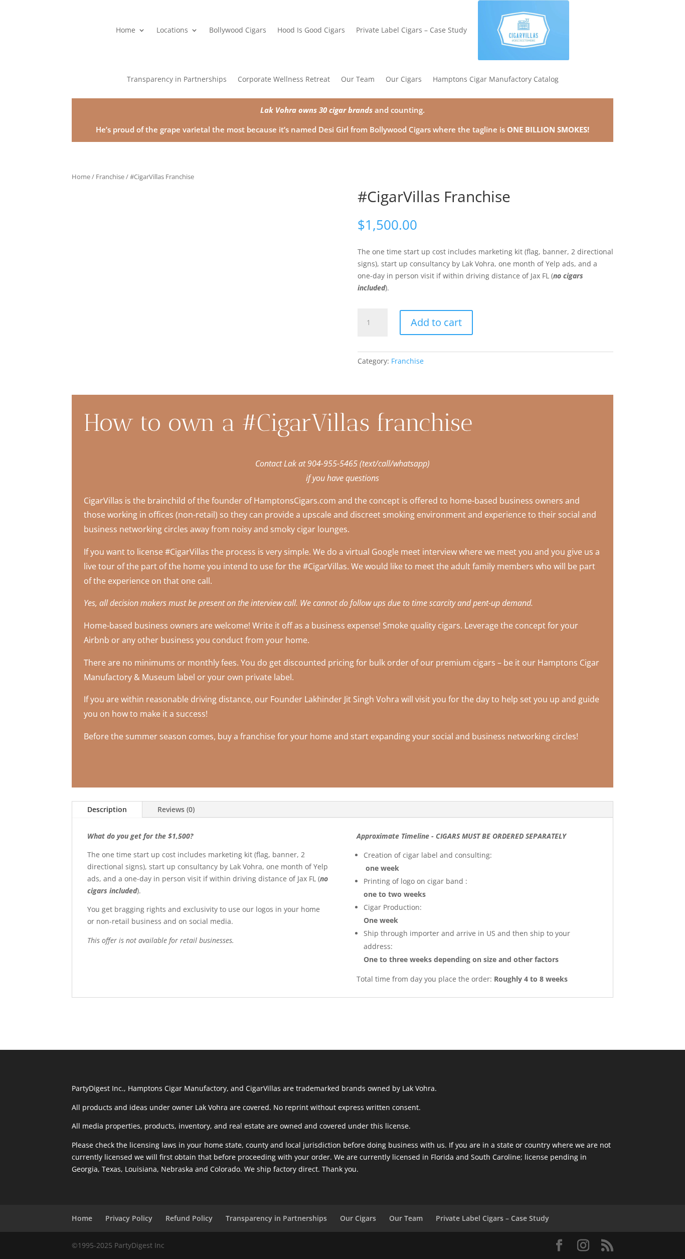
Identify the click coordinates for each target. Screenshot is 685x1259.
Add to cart (436, 322)
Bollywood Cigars (237, 30)
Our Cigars (404, 79)
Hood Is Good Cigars (311, 30)
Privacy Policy (128, 1218)
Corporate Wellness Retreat (284, 79)
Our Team (358, 79)
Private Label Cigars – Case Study (411, 30)
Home (125, 30)
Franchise (110, 176)
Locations (172, 30)
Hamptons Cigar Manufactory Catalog (496, 79)
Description (107, 809)
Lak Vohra (278, 110)
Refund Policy (189, 1218)
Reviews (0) (176, 809)
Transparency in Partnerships (177, 79)
